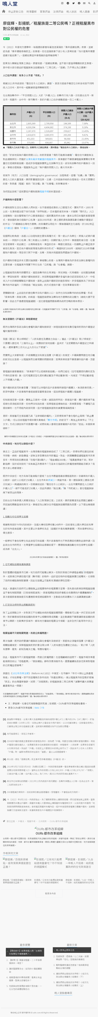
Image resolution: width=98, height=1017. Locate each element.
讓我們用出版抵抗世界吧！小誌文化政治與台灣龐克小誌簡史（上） (72, 984)
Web (36, 707)
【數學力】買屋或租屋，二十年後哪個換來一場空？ (25, 961)
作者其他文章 (10, 853)
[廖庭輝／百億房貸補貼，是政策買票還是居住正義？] (17, 867)
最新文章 (72, 945)
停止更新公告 (15, 11)
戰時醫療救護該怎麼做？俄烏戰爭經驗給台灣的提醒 (72, 966)
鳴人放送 (71, 11)
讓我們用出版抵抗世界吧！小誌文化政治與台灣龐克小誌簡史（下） (72, 975)
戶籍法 (21, 821)
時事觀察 (32, 11)
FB (42, 707)
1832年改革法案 (20, 673)
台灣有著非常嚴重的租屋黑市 (41, 159)
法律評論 (58, 11)
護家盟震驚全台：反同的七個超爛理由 (25, 970)
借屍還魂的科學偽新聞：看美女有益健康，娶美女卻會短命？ (25, 979)
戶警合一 (25, 228)
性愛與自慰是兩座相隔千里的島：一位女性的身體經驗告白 (25, 987)
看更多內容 (50, 893)
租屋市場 (31, 821)
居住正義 (11, 821)
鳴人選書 (85, 11)
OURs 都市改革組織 (11, 35)
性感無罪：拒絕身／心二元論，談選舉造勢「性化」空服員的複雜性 (72, 958)
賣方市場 (52, 419)
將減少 (51, 480)
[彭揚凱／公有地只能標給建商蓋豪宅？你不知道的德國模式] (49, 867)
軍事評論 (45, 11)
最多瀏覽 (25, 945)
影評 (95, 11)
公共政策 (42, 821)
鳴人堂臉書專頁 (63, 993)
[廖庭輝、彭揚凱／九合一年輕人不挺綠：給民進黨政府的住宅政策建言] (80, 867)
